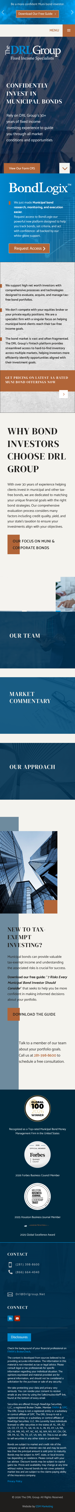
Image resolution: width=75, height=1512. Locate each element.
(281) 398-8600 (28, 1264)
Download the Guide (34, 1014)
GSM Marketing (44, 1506)
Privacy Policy (15, 1481)
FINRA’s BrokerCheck (19, 1351)
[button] (72, 12)
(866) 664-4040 (28, 1272)
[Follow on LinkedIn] (10, 1318)
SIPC (64, 1407)
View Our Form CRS (22, 168)
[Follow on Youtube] (17, 1318)
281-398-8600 (45, 1055)
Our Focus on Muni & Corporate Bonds (34, 544)
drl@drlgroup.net (30, 1294)
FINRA (55, 1407)
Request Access (41, 17)
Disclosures (19, 1337)
